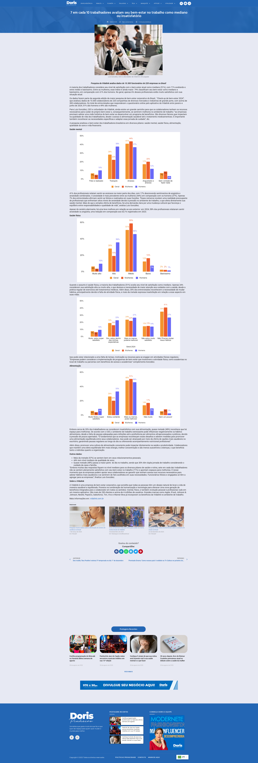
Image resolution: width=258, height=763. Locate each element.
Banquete (144, 3)
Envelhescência (86, 3)
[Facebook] (185, 3)
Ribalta (98, 3)
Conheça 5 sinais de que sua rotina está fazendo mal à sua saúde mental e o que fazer (143, 658)
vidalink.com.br (97, 498)
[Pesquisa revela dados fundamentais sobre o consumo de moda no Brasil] (167, 517)
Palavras (122, 3)
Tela (133, 3)
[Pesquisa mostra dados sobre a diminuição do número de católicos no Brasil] (88, 517)
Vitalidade (169, 3)
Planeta (110, 3)
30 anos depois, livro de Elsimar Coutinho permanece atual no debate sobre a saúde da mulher (172, 658)
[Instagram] (189, 3)
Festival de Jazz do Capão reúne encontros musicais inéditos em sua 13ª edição (112, 658)
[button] (181, 3)
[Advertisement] (129, 694)
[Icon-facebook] (72, 737)
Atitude (156, 3)
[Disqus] (128, 594)
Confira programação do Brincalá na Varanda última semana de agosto (82, 658)
